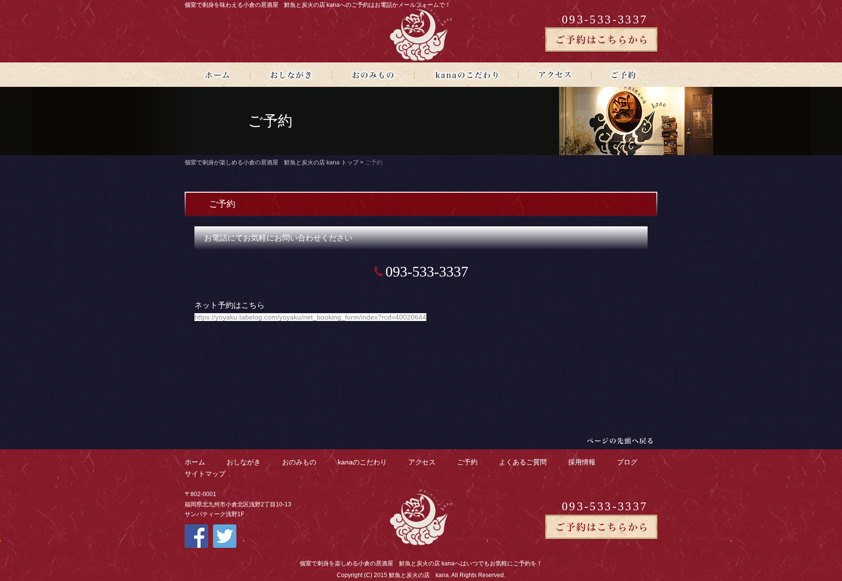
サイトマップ (205, 474)
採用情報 (581, 462)
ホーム (195, 462)
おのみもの (299, 462)
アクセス (422, 462)
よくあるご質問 (523, 462)
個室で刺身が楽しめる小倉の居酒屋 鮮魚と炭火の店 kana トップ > (275, 162)
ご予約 (467, 462)
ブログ (627, 462)
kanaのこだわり (362, 462)
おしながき (244, 462)
